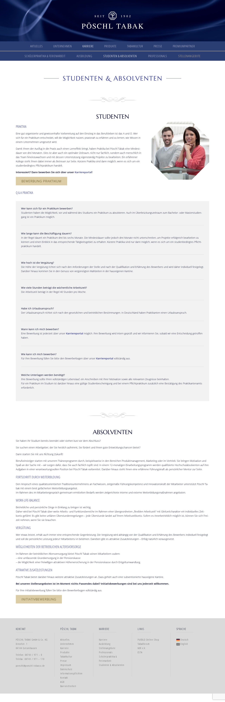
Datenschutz (66, 669)
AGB (62, 682)
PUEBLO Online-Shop (148, 639)
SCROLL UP (211, 687)
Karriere (88, 46)
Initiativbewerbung (38, 599)
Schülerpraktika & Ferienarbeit (45, 56)
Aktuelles (36, 46)
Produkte (110, 46)
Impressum (65, 665)
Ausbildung (84, 56)
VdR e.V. (142, 648)
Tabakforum (144, 644)
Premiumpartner (184, 46)
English (184, 644)
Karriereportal (83, 172)
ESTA (140, 652)
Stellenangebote (189, 56)
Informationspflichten (71, 673)
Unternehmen (62, 46)
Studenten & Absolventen (120, 56)
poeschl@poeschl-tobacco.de (30, 665)
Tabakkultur (135, 46)
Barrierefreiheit (68, 686)
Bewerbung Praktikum (41, 181)
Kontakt (64, 677)
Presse (158, 46)
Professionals (157, 56)
